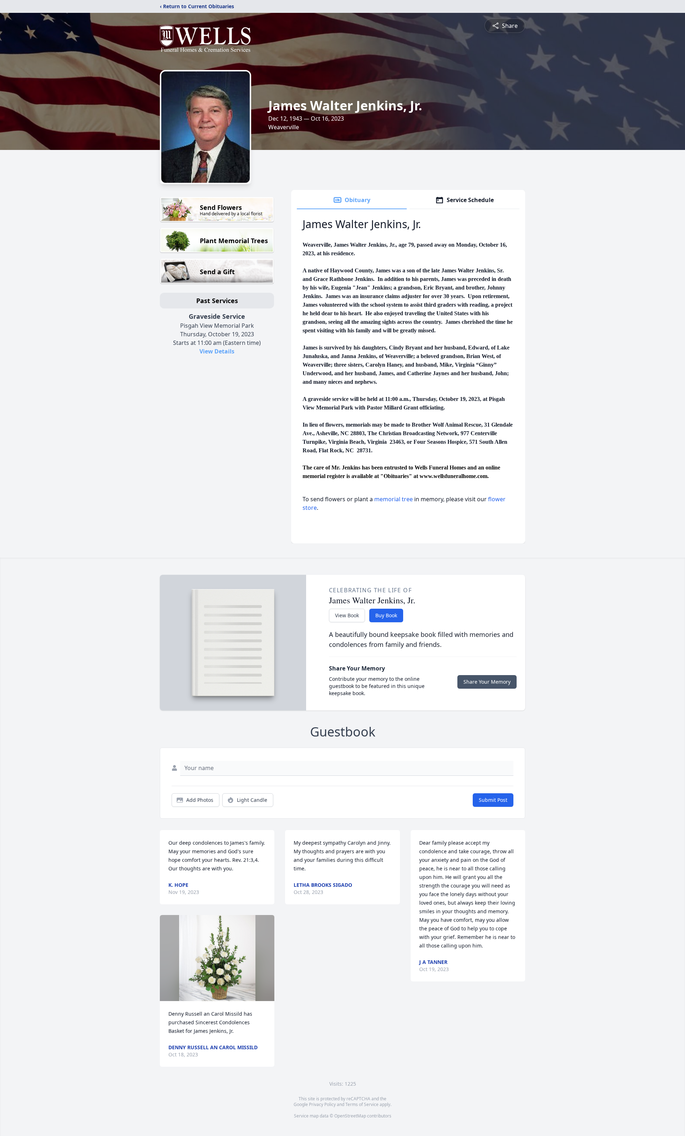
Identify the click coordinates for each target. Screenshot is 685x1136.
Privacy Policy (322, 1104)
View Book (347, 615)
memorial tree (393, 499)
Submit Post (493, 799)
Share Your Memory (487, 681)
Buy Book (386, 615)
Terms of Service (362, 1104)
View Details (216, 351)
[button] (217, 958)
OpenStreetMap (350, 1116)
